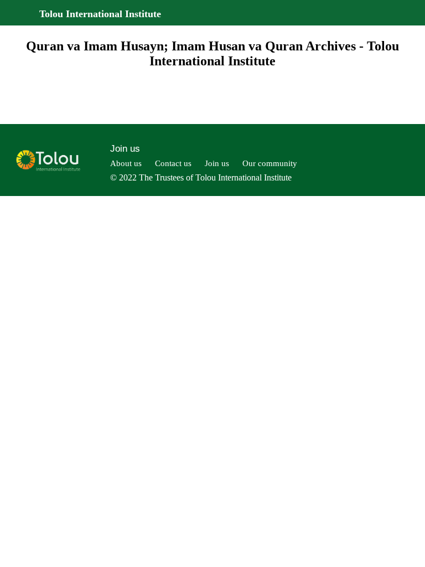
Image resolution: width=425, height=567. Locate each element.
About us (126, 163)
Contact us (173, 163)
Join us (125, 148)
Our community (269, 163)
